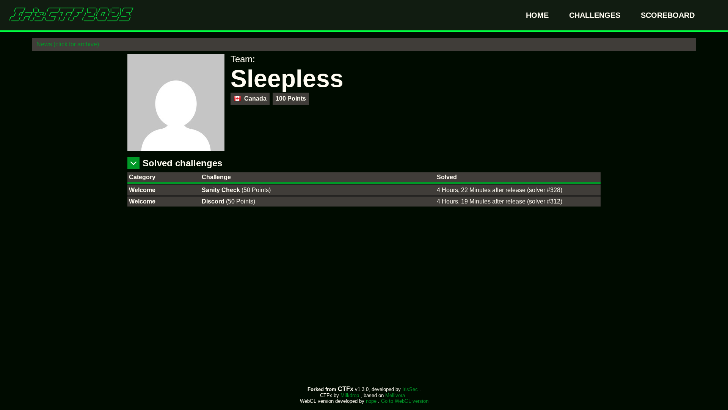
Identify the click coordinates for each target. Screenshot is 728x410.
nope (372, 401)
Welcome (142, 190)
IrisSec (410, 389)
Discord (214, 201)
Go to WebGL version (404, 401)
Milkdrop (350, 395)
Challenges (596, 15)
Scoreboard (668, 15)
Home (538, 15)
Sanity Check (222, 190)
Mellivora (395, 395)
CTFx (346, 389)
